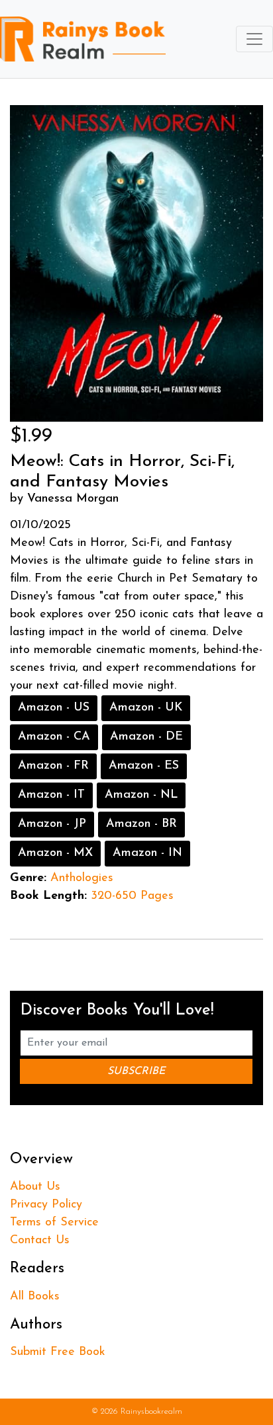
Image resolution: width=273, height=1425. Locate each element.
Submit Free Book (57, 1352)
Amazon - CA (54, 737)
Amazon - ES (144, 766)
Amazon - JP (52, 824)
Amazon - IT (51, 795)
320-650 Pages (132, 896)
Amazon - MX (55, 853)
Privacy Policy (46, 1205)
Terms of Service (54, 1223)
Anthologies (81, 878)
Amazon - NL (141, 795)
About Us (35, 1187)
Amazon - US (53, 708)
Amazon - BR (141, 824)
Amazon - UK (145, 708)
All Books (35, 1297)
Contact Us (40, 1241)
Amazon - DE (146, 737)
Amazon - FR (53, 766)
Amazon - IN (147, 853)
